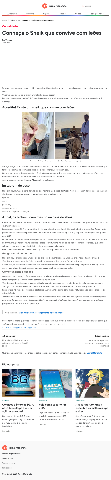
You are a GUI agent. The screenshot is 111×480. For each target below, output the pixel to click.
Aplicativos (80, 401)
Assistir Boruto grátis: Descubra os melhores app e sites (92, 408)
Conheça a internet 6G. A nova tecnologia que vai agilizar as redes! (18, 408)
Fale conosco (8, 468)
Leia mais (5, 431)
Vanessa (7, 40)
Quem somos (8, 458)
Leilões (78, 14)
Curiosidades (12, 14)
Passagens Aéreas (97, 14)
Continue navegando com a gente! (19, 327)
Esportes (46, 14)
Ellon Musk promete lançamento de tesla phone (41, 313)
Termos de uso (8, 463)
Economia (30, 14)
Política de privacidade (11, 453)
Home (4, 20)
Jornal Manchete (95, 353)
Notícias (63, 14)
